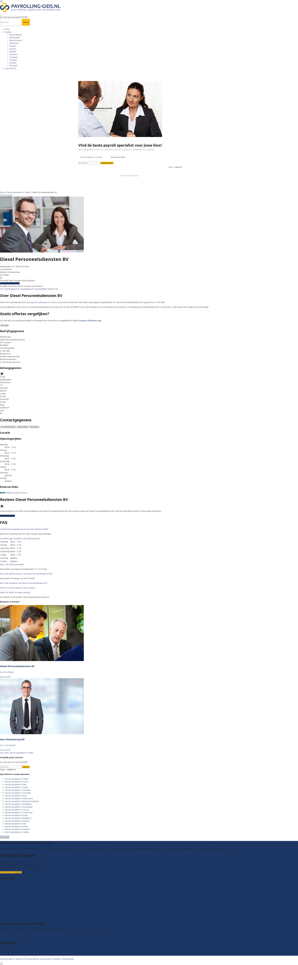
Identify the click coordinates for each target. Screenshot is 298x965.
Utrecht (12, 46)
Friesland (13, 60)
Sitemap (19, 959)
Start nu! (26, 767)
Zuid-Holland (14, 38)
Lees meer (4, 325)
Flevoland (13, 66)
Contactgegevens (27, 289)
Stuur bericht (34, 427)
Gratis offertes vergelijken (11, 872)
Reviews (51, 289)
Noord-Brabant (15, 40)
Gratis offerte (10, 68)
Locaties (8, 32)
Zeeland (12, 52)
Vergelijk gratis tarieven (10, 283)
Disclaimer (57, 959)
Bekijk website (23, 427)
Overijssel (13, 54)
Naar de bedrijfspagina (129, 175)
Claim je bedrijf (6, 195)
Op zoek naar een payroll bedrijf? (14, 17)
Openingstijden (41, 289)
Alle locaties (5, 918)
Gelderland (13, 43)
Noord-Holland (15, 35)
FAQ (56, 289)
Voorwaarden (45, 959)
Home (7, 29)
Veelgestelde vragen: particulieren (14, 949)
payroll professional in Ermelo (43, 302)
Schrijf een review (7, 516)
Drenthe (12, 63)
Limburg (12, 49)
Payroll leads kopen (8, 934)
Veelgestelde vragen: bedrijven (13, 951)
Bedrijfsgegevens (12, 289)
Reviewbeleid (68, 959)
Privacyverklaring (31, 959)
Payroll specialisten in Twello (18, 192)
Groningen (13, 57)
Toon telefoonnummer (8, 427)
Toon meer (4, 837)
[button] (24, 529)
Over (2, 289)
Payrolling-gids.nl (7, 959)
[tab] (149, 529)
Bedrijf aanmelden (7, 937)
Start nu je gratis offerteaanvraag (87, 320)
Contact (3, 954)
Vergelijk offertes (106, 163)
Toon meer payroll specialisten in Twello (16, 753)
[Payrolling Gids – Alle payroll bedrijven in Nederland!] (30, 11)
